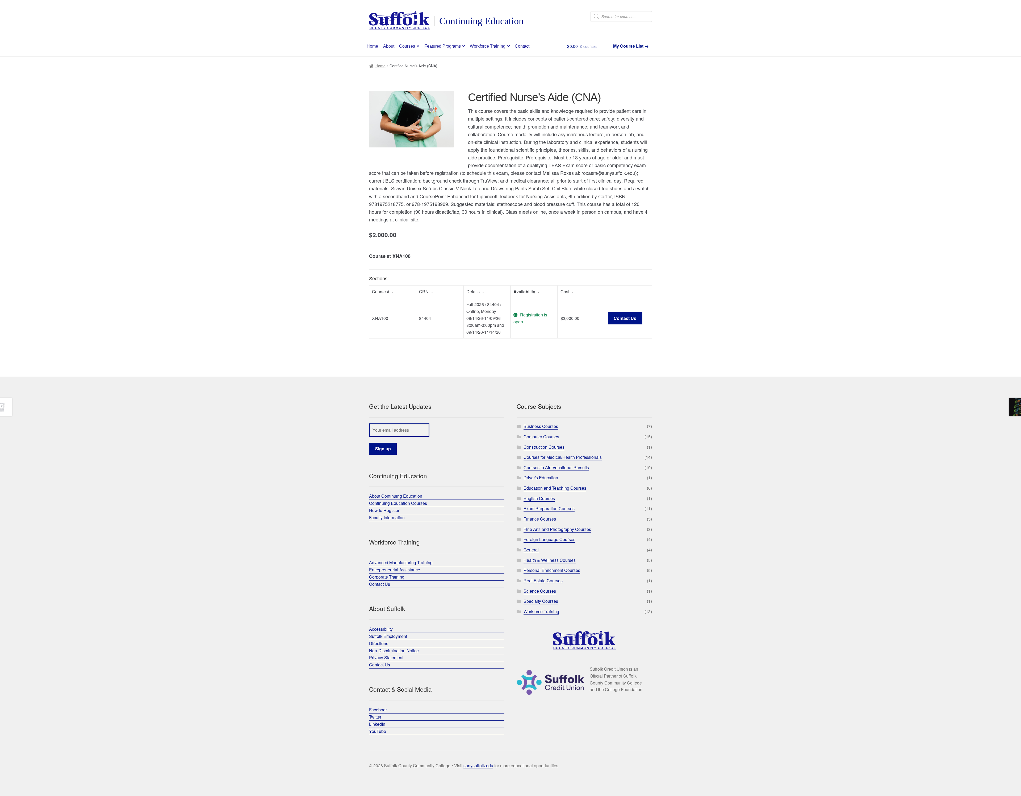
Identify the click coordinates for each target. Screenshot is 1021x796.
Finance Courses (540, 519)
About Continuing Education (395, 496)
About (388, 46)
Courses (407, 46)
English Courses (539, 498)
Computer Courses (541, 437)
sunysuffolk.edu (478, 765)
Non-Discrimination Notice (394, 650)
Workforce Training (487, 46)
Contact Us (625, 318)
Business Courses (541, 426)
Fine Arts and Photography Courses (557, 529)
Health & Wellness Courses (550, 560)
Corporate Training (386, 577)
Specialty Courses (541, 601)
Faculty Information (387, 517)
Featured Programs (442, 46)
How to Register (384, 510)
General (531, 550)
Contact (522, 46)
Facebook (378, 710)
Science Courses (540, 591)
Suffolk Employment (388, 636)
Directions (378, 643)
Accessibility (381, 629)
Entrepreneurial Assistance (394, 570)
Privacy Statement (386, 657)
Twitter (375, 717)
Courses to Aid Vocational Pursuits (556, 467)
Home (372, 46)
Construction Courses (544, 447)
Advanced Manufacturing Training (401, 562)
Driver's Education (541, 478)
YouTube (377, 731)
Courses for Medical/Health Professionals (563, 457)
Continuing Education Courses (398, 503)
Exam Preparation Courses (549, 508)
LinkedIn (377, 724)
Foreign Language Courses (549, 539)
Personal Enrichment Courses (552, 570)
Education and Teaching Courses (555, 488)
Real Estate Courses (543, 581)
